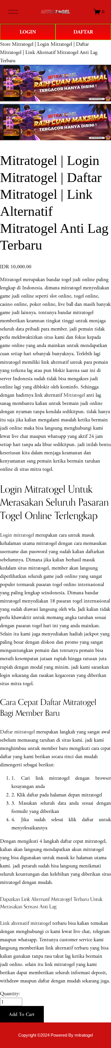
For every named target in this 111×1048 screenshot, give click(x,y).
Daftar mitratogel (17, 732)
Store (5, 44)
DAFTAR (83, 32)
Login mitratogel (17, 535)
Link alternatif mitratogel (25, 923)
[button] (22, 1014)
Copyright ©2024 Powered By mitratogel (55, 1035)
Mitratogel (74, 395)
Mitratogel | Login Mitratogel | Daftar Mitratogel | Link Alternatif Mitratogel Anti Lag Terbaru (48, 52)
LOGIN (28, 32)
